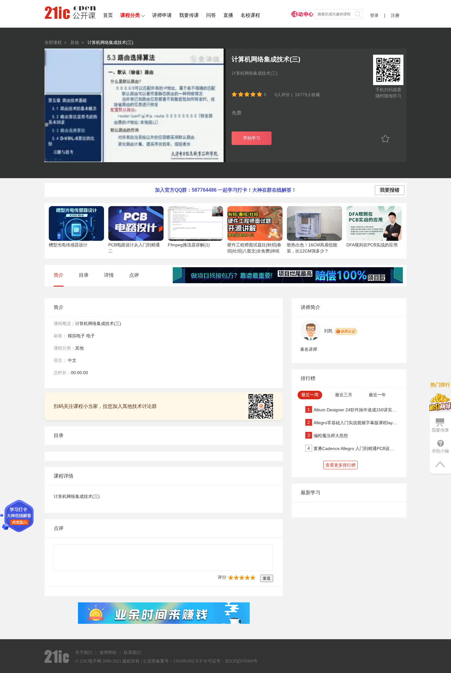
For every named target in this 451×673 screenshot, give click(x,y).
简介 (59, 275)
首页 (108, 15)
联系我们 (132, 652)
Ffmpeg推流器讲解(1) (189, 244)
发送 (267, 578)
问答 (211, 15)
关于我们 (83, 652)
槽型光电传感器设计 (68, 244)
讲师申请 (162, 15)
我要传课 (189, 15)
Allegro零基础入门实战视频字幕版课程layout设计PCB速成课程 (373, 422)
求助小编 (440, 450)
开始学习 (251, 138)
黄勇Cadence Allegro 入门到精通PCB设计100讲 (360, 448)
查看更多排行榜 (341, 465)
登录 (374, 15)
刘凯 (328, 330)
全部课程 (53, 42)
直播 (228, 15)
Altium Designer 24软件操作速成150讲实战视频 (359, 409)
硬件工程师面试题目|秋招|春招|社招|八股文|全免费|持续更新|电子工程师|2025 (254, 251)
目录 (84, 275)
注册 (395, 15)
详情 (109, 275)
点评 (134, 275)
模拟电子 (76, 335)
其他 (74, 42)
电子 (90, 335)
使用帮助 (108, 652)
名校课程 (250, 15)
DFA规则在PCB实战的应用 (372, 244)
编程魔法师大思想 (331, 435)
